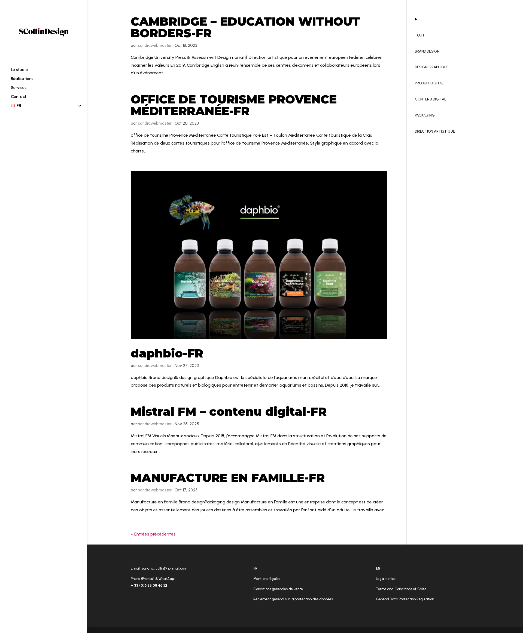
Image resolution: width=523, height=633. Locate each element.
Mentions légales (266, 579)
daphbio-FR (167, 353)
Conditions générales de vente (278, 589)
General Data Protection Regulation (405, 599)
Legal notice (386, 579)
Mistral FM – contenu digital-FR (229, 411)
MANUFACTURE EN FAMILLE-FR (228, 477)
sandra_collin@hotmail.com (164, 568)
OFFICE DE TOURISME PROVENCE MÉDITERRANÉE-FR (234, 105)
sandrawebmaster (155, 45)
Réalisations (22, 79)
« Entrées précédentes (153, 534)
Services (18, 88)
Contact (18, 97)
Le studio (19, 70)
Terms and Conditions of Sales (401, 589)
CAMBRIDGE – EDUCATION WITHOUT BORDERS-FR (245, 27)
